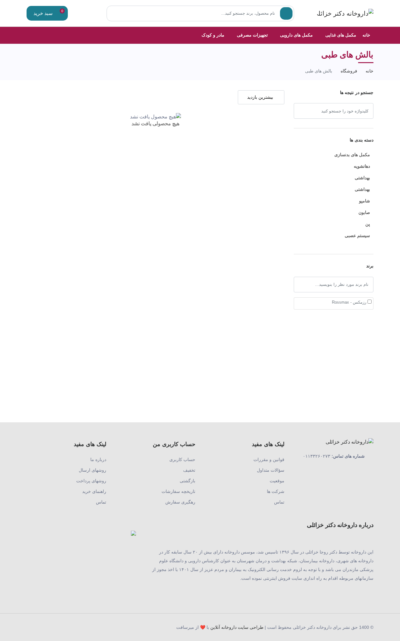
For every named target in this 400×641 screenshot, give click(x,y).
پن (367, 223)
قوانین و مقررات (268, 459)
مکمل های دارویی (296, 34)
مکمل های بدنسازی (352, 154)
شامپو (364, 200)
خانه (366, 34)
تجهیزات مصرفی (252, 34)
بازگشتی (187, 480)
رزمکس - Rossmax (349, 302)
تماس (279, 501)
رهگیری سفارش (180, 501)
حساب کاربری (182, 459)
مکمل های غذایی (340, 34)
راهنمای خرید (94, 491)
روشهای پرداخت (91, 480)
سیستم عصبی (357, 235)
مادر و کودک (213, 34)
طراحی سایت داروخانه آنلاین (236, 627)
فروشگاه (349, 70)
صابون (364, 212)
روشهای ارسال (92, 470)
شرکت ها (275, 491)
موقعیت (277, 480)
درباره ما (98, 459)
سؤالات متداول (270, 470)
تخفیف (189, 470)
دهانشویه (362, 166)
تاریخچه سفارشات (178, 491)
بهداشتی (362, 177)
